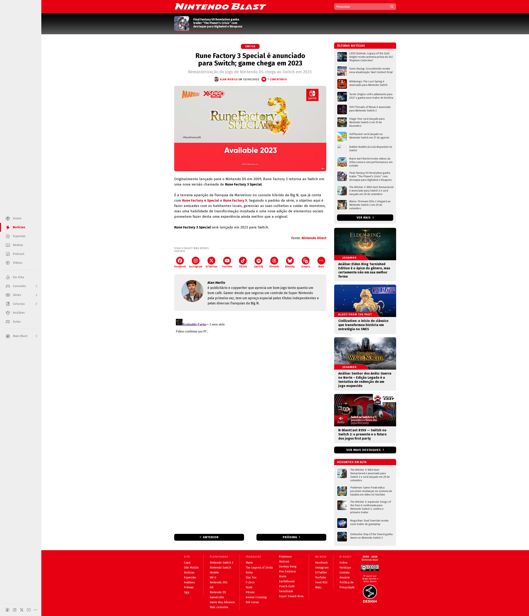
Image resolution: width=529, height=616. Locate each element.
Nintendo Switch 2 (221, 562)
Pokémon (285, 556)
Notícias (189, 572)
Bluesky (290, 266)
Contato (345, 572)
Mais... (319, 587)
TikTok (243, 266)
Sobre (344, 562)
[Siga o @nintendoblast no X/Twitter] (21, 610)
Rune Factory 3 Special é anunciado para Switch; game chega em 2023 (250, 59)
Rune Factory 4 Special (200, 200)
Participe (345, 567)
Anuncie (345, 577)
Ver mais (364, 217)
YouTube (227, 266)
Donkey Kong (288, 566)
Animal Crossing (256, 597)
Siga (186, 592)
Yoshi (249, 587)
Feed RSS (321, 582)
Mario (249, 562)
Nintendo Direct (313, 238)
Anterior (211, 537)
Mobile (214, 572)
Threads (274, 266)
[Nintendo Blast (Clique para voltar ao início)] (220, 6)
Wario (282, 576)
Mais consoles (219, 607)
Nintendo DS (218, 592)
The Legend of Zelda (259, 567)
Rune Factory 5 (235, 200)
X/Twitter (211, 266)
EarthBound (286, 581)
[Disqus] (250, 368)
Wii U (213, 577)
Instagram (195, 266)
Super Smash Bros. (291, 596)
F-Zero (250, 582)
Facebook (180, 266)
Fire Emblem (287, 571)
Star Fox (251, 577)
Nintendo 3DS (219, 582)
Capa (187, 562)
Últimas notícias (351, 45)
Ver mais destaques (363, 450)
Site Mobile (191, 567)
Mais (321, 266)
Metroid (284, 561)
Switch (250, 46)
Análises (189, 582)
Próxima (290, 537)
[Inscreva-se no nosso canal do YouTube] (28, 610)
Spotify (258, 266)
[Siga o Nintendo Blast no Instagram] (14, 610)
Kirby (249, 572)
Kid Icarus (252, 602)
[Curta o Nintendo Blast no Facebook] (7, 610)
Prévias (189, 587)
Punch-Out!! (286, 586)
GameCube (217, 597)
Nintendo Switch (220, 567)
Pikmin (250, 592)
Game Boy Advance (222, 602)
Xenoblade (286, 591)
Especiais (190, 577)
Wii (211, 587)
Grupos (305, 266)
